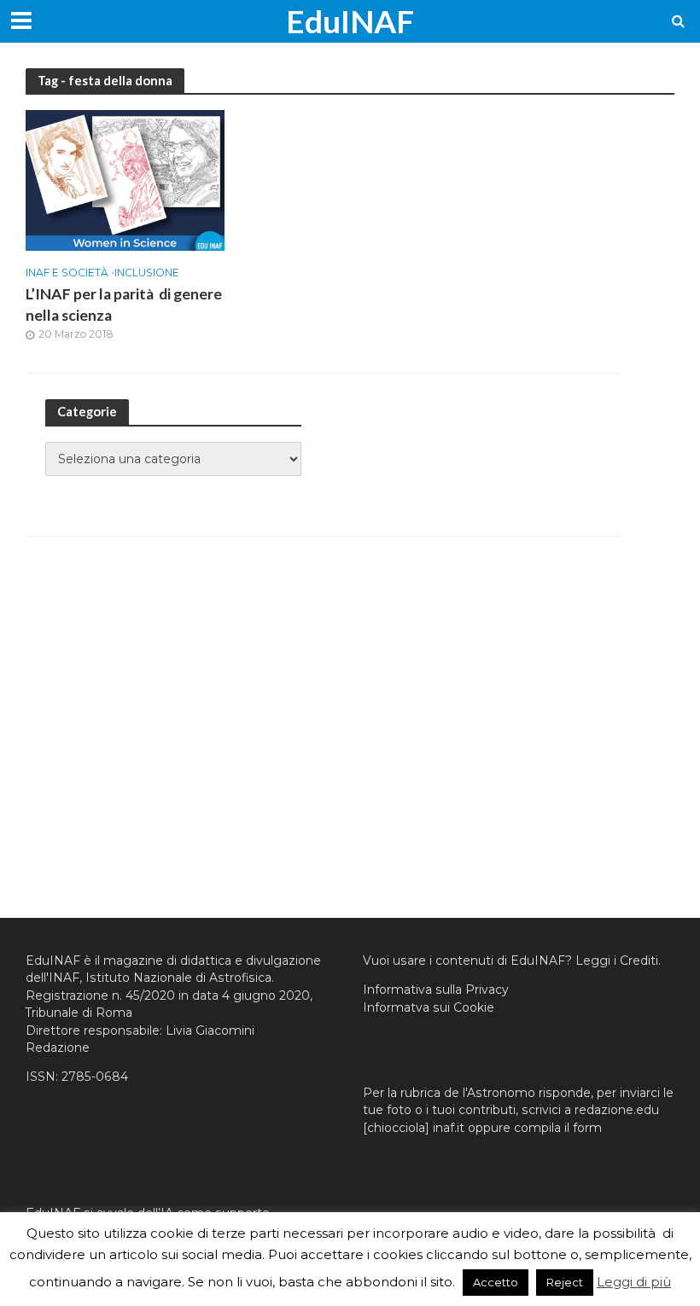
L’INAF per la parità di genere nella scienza (124, 304)
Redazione (58, 1047)
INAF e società (68, 273)
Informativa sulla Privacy (436, 989)
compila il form (558, 1128)
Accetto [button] (495, 1282)
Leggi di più (634, 1282)
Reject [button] (564, 1282)
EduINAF (350, 21)
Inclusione (146, 273)
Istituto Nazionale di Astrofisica (178, 977)
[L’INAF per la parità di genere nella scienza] (125, 179)
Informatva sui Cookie (428, 1007)
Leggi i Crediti (616, 960)
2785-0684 (94, 1076)
